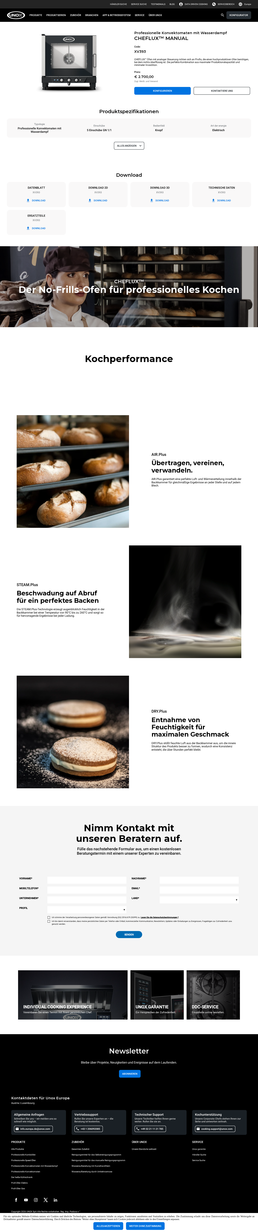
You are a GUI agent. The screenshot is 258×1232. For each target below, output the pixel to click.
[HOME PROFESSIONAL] (17, 15)
